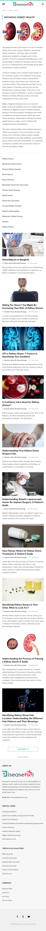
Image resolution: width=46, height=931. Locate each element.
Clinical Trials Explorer (10, 870)
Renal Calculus (8, 180)
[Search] (42, 4)
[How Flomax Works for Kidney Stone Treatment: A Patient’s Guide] (23, 535)
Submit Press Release (10, 819)
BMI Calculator (7, 854)
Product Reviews (8, 827)
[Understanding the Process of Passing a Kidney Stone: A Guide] (23, 643)
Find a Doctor (7, 874)
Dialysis (5, 222)
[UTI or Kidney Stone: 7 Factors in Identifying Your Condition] (23, 338)
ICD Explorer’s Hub (9, 839)
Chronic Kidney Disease (11, 169)
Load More (22, 749)
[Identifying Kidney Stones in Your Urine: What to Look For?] (23, 589)
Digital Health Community (11, 835)
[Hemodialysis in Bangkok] (23, 244)
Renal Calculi (7, 174)
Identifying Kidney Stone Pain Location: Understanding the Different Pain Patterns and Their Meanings (22, 718)
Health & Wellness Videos (11, 831)
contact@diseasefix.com (18, 797)
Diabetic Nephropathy (10, 211)
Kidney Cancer (8, 159)
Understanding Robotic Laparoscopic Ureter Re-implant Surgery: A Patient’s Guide (23, 502)
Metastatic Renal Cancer (12, 164)
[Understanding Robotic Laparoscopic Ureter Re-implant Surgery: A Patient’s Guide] (23, 484)
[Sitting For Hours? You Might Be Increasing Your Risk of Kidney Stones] (23, 290)
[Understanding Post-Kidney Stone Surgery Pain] (23, 435)
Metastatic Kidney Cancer (12, 216)
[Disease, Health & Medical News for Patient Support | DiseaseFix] (23, 4)
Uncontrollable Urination (12, 206)
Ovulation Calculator (9, 858)
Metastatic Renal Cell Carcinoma (15, 185)
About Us (5, 892)
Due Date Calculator (9, 866)
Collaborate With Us (9, 812)
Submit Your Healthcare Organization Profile (18, 816)
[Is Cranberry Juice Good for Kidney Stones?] (23, 387)
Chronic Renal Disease (11, 190)
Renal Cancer (7, 195)
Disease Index (7, 889)
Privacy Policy (7, 900)
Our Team (5, 896)
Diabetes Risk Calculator (11, 862)
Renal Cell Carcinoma (10, 201)
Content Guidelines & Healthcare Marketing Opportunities (22, 823)
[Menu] (3, 4)
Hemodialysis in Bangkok (15, 259)
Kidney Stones (8, 227)
